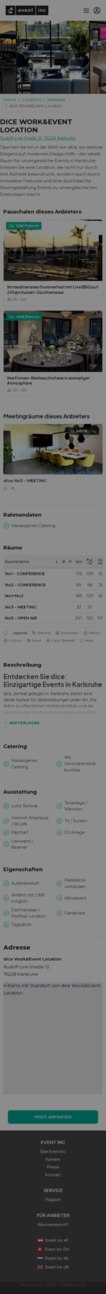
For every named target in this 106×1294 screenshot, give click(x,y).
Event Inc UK (57, 1267)
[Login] (97, 10)
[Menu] (85, 10)
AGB (51, 1284)
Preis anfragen (53, 1117)
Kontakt (53, 1174)
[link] (53, 459)
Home (9, 99)
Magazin (53, 1199)
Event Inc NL (57, 1258)
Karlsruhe (56, 99)
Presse (53, 1166)
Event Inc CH (57, 1249)
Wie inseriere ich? (53, 1224)
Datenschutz (73, 1284)
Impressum (31, 1284)
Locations (31, 99)
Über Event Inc (53, 1151)
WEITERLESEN (24, 723)
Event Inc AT (57, 1240)
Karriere (53, 1159)
